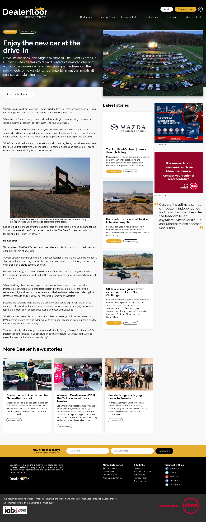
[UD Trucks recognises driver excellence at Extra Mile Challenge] (128, 267)
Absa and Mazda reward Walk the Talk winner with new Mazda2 (76, 398)
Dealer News (87, 17)
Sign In (166, 9)
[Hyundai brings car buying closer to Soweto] (129, 374)
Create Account (186, 9)
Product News (152, 17)
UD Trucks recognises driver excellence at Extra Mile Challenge (125, 292)
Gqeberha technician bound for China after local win (27, 397)
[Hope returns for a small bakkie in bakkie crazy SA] (128, 198)
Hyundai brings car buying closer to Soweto (125, 397)
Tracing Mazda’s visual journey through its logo (126, 151)
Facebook (174, 468)
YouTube (174, 476)
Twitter (173, 472)
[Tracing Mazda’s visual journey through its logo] (128, 128)
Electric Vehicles (129, 17)
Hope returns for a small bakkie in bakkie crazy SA (127, 221)
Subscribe (164, 451)
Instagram (175, 484)
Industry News (107, 17)
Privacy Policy (140, 478)
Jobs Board (172, 17)
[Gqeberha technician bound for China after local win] (27, 374)
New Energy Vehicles (113, 478)
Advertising (139, 475)
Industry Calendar (193, 17)
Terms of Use (140, 481)
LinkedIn (174, 480)
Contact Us (139, 468)
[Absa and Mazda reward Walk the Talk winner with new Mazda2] (78, 374)
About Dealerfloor (142, 471)
